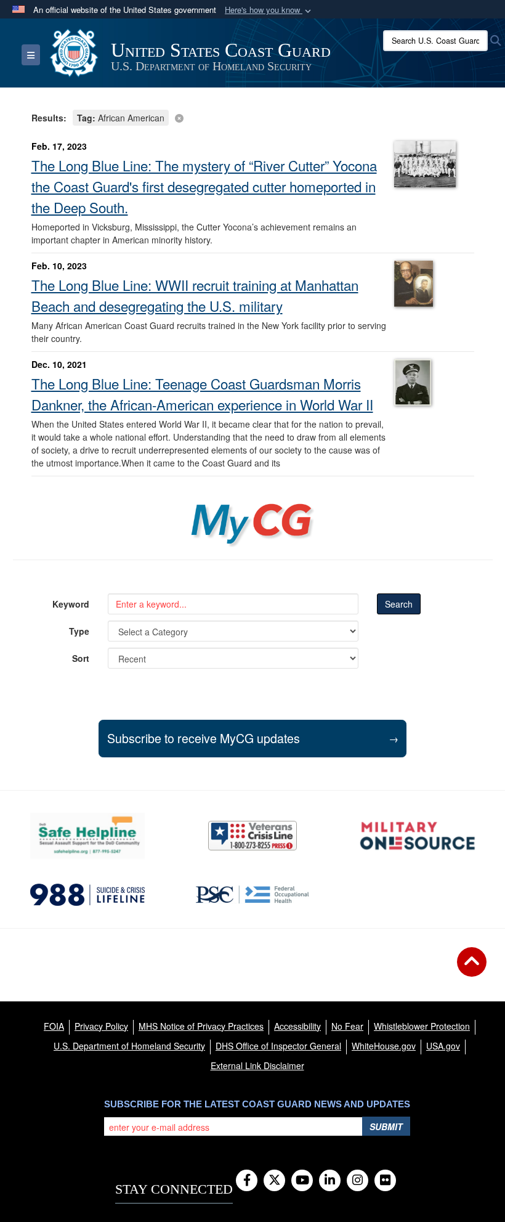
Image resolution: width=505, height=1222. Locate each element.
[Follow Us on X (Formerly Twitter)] (274, 1181)
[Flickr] (385, 1181)
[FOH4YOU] (252, 894)
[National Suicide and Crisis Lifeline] (87, 894)
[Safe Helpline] (87, 835)
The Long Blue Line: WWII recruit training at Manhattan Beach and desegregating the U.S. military (194, 295)
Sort (80, 658)
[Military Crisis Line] (252, 835)
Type (79, 631)
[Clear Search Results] (252, 117)
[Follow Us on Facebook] (246, 1181)
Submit (386, 1126)
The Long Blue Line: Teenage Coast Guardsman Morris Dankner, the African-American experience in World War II (202, 393)
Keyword (70, 604)
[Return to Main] (472, 969)
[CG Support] (417, 836)
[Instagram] (357, 1181)
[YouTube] (302, 1181)
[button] (269, 10)
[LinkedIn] (330, 1181)
